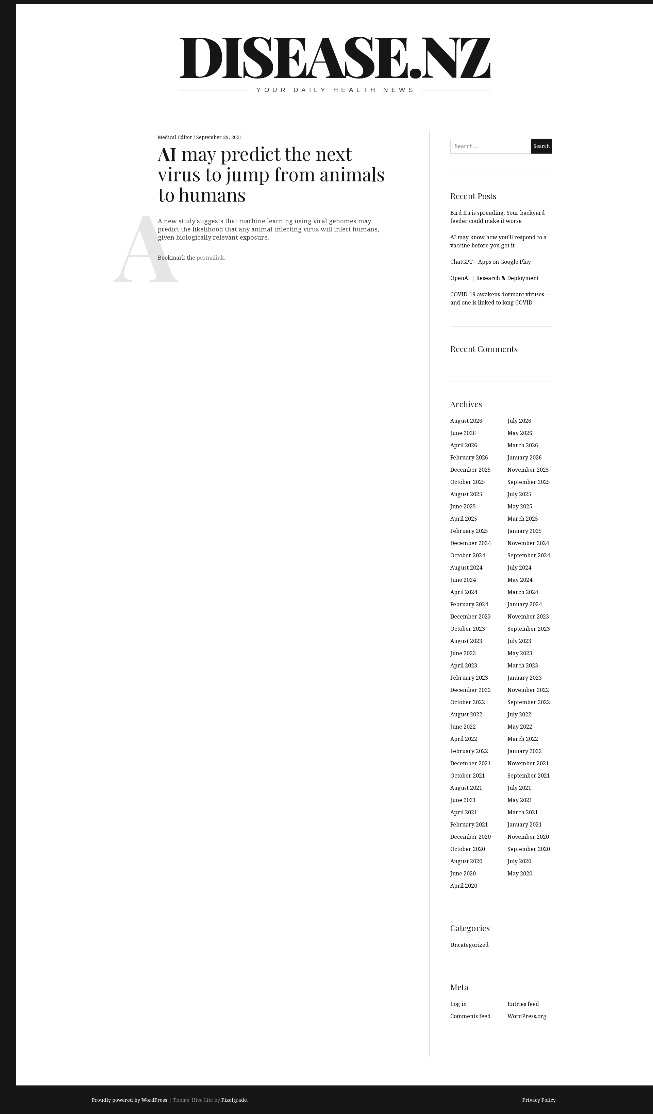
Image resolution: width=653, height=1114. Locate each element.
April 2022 (463, 739)
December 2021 (470, 763)
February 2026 (469, 457)
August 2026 (466, 420)
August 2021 (466, 787)
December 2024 (470, 543)
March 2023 (522, 665)
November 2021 (528, 763)
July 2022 (519, 714)
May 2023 (519, 653)
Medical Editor (176, 137)
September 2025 (528, 482)
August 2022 (466, 714)
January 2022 (524, 751)
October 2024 (467, 555)
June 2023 (463, 653)
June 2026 (463, 433)
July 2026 (519, 420)
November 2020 (528, 836)
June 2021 (463, 800)
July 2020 (519, 861)
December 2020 (470, 836)
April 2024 (463, 592)
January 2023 (524, 677)
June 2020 (463, 873)
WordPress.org (527, 1016)
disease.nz (334, 54)
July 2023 (519, 641)
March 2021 (522, 812)
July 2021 (519, 787)
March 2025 (522, 518)
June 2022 (463, 726)
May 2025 (519, 506)
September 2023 (528, 628)
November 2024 (528, 543)
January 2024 (524, 604)
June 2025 (463, 506)
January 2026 (524, 457)
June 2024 (463, 580)
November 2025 (528, 469)
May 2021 (519, 800)
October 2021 (467, 775)
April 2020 (463, 885)
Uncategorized (469, 944)
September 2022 (528, 702)
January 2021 (524, 824)
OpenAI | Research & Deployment (494, 278)
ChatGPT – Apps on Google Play (490, 261)
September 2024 (528, 555)
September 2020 (528, 849)
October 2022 (467, 702)
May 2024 (519, 580)
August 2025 (466, 494)
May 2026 (519, 433)
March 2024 (522, 592)
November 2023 (528, 616)
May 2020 (519, 873)
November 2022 (528, 690)
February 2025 (469, 531)
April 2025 (463, 518)
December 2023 (470, 616)
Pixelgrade (234, 1100)
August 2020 (466, 861)
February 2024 (469, 604)
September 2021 (528, 775)
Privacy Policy (539, 1100)
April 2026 (463, 445)
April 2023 (463, 665)
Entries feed (523, 1004)
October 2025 (467, 482)
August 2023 (466, 641)
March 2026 (522, 445)
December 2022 (470, 690)
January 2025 (524, 531)
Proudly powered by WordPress (129, 1100)
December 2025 (470, 469)
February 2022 (469, 751)
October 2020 (467, 849)
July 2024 (519, 567)
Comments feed (470, 1016)
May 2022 (519, 726)
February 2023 (469, 677)
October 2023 (467, 628)
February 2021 (469, 824)
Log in (458, 1004)
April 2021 (463, 812)
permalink (210, 257)
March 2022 (522, 739)
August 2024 (466, 567)
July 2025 (519, 494)
